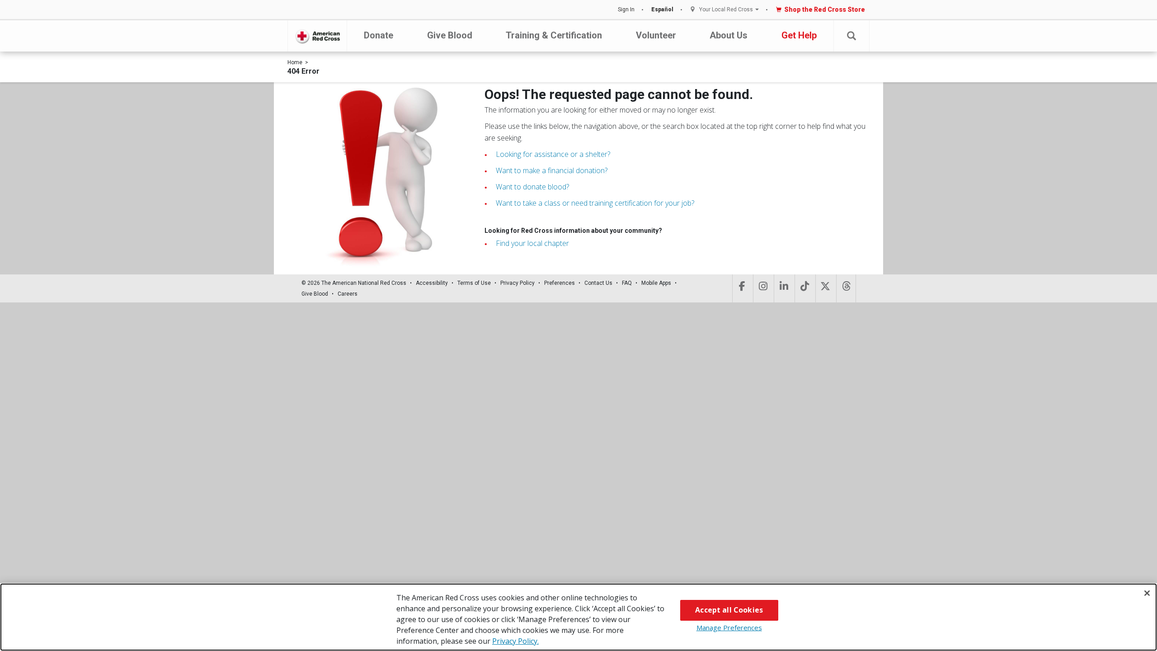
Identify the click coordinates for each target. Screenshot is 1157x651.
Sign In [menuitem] (626, 9)
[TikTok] (804, 288)
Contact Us (598, 283)
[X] (825, 288)
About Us (729, 35)
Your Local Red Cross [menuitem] (726, 10)
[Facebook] (742, 288)
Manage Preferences (729, 627)
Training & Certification (554, 35)
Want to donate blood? (532, 187)
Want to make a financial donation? (551, 170)
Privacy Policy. (515, 641)
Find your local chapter (532, 243)
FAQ (627, 283)
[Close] (1147, 593)
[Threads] (846, 288)
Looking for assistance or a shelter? (553, 154)
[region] (578, 617)
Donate (378, 35)
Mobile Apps (656, 283)
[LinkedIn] (783, 288)
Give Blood (449, 35)
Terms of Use (474, 283)
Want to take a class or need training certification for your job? (595, 203)
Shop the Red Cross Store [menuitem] (824, 9)
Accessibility (432, 283)
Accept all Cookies (729, 610)
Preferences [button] (559, 283)
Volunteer (656, 35)
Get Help (799, 35)
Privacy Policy (517, 283)
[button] (851, 36)
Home (294, 62)
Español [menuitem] (662, 9)
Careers (347, 294)
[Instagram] (762, 288)
